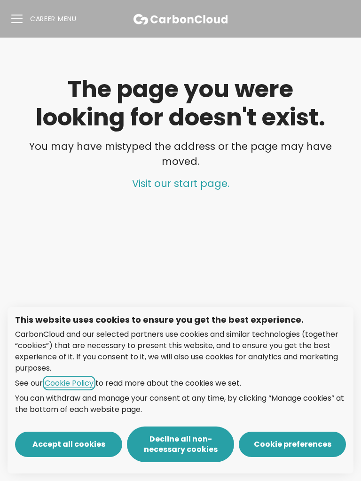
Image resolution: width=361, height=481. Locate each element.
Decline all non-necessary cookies (181, 444)
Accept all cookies (68, 444)
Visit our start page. (180, 183)
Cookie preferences (292, 444)
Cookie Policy (69, 383)
